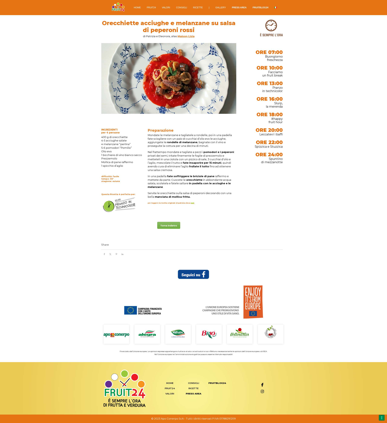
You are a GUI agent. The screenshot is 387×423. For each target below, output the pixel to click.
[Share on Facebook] (104, 254)
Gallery (220, 7)
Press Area (239, 7)
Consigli (181, 7)
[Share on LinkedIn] (122, 254)
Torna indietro (168, 225)
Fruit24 (151, 7)
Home (137, 7)
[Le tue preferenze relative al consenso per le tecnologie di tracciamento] (382, 418)
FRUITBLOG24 (260, 7)
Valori (166, 7)
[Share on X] (110, 254)
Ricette (198, 7)
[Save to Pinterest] (116, 254)
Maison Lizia (186, 36)
